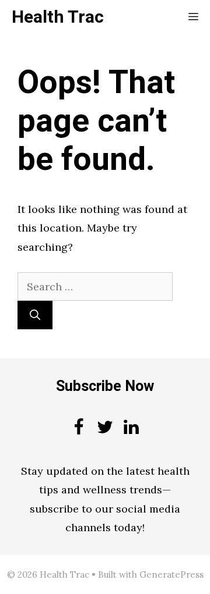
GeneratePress (171, 574)
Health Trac (58, 17)
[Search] (35, 315)
